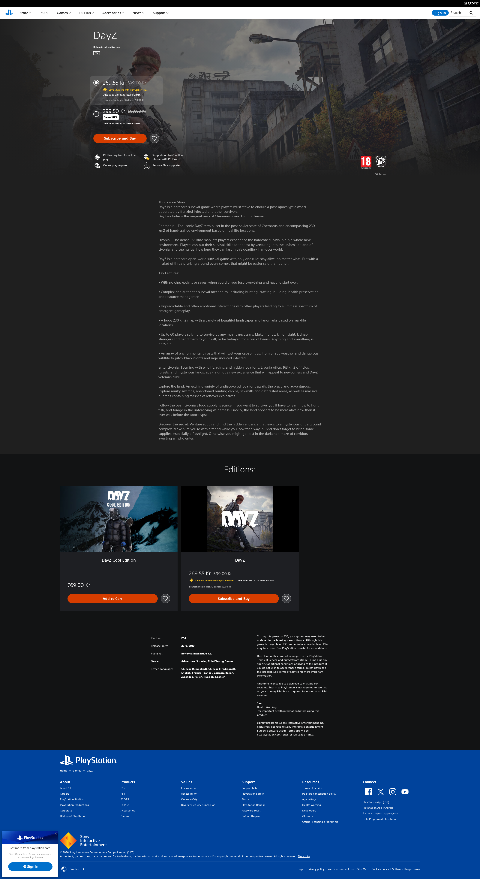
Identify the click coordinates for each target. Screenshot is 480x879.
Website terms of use (341, 869)
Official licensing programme (320, 821)
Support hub (249, 788)
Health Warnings (267, 707)
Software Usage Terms (406, 869)
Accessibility (188, 793)
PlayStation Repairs (254, 805)
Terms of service (312, 788)
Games (62, 13)
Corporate (66, 810)
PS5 (42, 13)
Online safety (189, 799)
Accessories (111, 13)
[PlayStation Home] (9, 13)
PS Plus (85, 13)
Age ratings (309, 799)
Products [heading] (128, 782)
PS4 (123, 793)
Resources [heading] (310, 782)
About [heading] (65, 782)
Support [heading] (248, 782)
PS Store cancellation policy (319, 793)
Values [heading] (186, 782)
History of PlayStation (73, 816)
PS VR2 (125, 799)
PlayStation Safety (253, 793)
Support (159, 13)
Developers (309, 810)
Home (63, 770)
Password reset (251, 810)
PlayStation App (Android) (378, 807)
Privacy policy (316, 869)
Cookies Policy (380, 869)
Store (24, 13)
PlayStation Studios (72, 799)
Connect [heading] (369, 782)
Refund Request (251, 816)
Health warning (311, 805)
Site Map (362, 869)
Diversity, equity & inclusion (198, 805)
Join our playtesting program (380, 813)
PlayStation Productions (74, 805)
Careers (64, 793)
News (137, 13)
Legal (301, 869)
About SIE (66, 788)
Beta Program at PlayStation (380, 819)
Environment (188, 788)
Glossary (307, 816)
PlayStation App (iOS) (376, 802)
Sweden (74, 869)
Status (245, 799)
